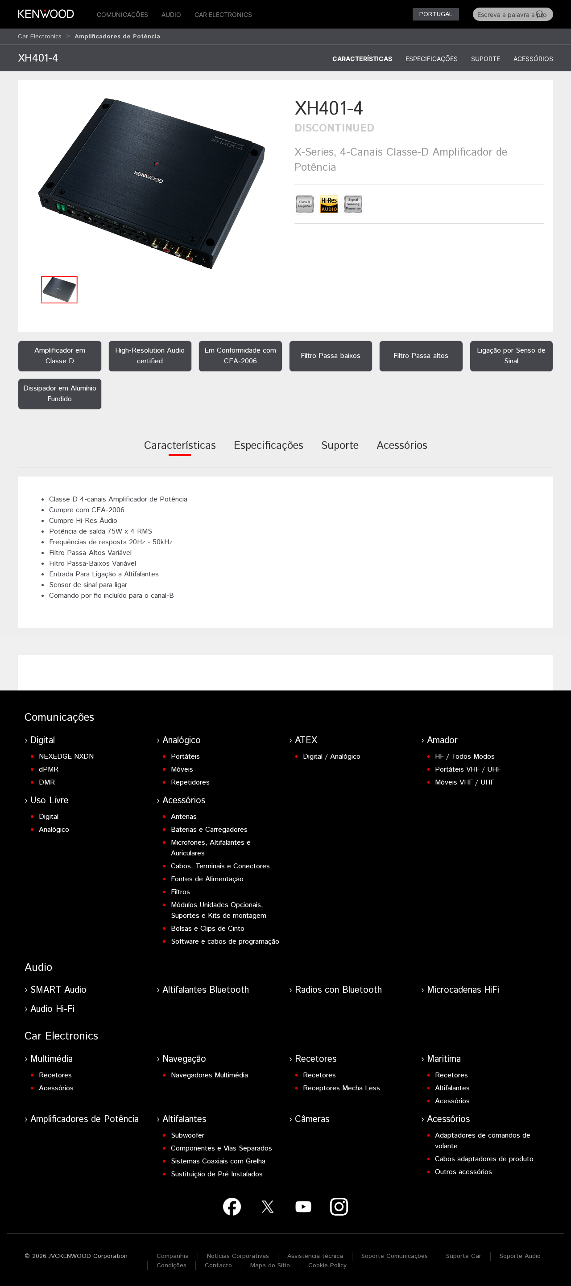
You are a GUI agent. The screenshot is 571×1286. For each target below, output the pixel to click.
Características (362, 58)
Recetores (55, 1075)
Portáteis (185, 757)
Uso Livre (49, 800)
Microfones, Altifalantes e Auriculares (211, 848)
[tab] (180, 451)
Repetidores (190, 782)
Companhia (173, 1256)
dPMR (48, 769)
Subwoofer (187, 1135)
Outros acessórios (463, 1172)
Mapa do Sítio (270, 1265)
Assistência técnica (315, 1256)
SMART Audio (58, 990)
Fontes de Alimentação (207, 879)
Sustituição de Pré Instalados (217, 1174)
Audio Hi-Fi (52, 1009)
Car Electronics (223, 14)
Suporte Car (463, 1256)
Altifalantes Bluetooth (205, 990)
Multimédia (51, 1059)
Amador (442, 740)
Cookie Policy (327, 1265)
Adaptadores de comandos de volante (482, 1140)
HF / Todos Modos (465, 757)
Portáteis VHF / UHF (468, 769)
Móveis (182, 769)
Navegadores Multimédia (209, 1075)
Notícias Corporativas (238, 1256)
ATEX (306, 740)
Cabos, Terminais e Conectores (220, 866)
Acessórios (533, 58)
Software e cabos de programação (225, 942)
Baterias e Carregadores (209, 830)
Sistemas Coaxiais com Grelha (218, 1161)
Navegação (184, 1059)
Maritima (444, 1059)
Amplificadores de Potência (84, 1119)
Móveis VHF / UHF (464, 782)
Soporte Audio (520, 1256)
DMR (47, 782)
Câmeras (312, 1119)
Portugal (435, 14)
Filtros (180, 892)
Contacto (218, 1265)
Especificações (431, 58)
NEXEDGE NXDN (66, 757)
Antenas (184, 817)
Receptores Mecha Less (341, 1088)
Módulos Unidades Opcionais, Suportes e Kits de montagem (218, 910)
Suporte (485, 58)
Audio (171, 14)
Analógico (181, 740)
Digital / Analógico (331, 757)
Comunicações (122, 14)
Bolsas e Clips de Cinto (207, 929)
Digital (42, 740)
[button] (152, 183)
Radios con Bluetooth (338, 990)
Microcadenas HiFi (463, 990)
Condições (171, 1265)
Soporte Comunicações (394, 1256)
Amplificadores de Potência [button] (117, 36)
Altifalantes (452, 1088)
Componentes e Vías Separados (221, 1148)
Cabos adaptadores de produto (484, 1159)
